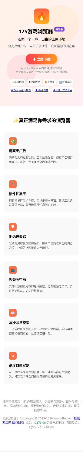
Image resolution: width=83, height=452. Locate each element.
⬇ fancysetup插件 (21, 90)
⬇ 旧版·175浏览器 (62, 90)
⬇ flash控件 (41, 90)
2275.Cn (40, 422)
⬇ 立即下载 (41, 59)
